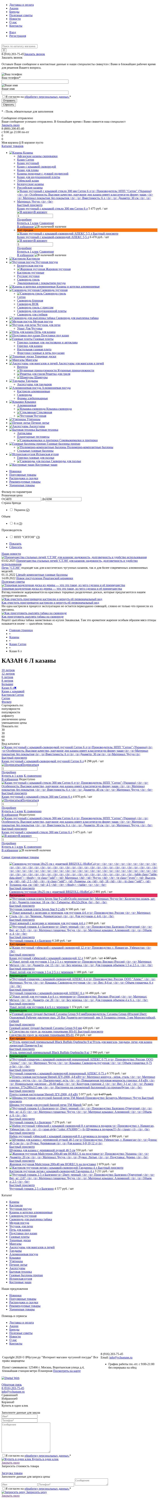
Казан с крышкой (13, 691)
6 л (18, 523)
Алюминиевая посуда (23, 1254)
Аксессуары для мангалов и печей (32, 1247)
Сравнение (46, 223)
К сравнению (32, 775)
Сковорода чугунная (22, 1215)
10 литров (8, 670)
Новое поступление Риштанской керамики (44, 578)
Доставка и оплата (21, 4)
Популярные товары (22, 474)
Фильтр (6, 701)
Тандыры (15, 1250)
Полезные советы (21, 15)
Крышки (15, 1257)
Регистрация (17, 35)
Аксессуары (17, 1268)
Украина (21, 510)
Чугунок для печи (21, 1226)
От (3, 499)
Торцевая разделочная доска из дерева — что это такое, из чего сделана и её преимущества (62, 588)
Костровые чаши (20, 1282)
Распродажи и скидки (23, 478)
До (44, 499)
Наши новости (11, 553)
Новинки (15, 471)
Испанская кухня (20, 1278)
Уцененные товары (22, 485)
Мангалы (15, 1243)
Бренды (14, 11)
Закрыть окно (11, 125)
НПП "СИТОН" (27, 537)
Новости (15, 18)
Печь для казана (19, 1229)
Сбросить (15, 547)
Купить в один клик (45, 1459)
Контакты (15, 25)
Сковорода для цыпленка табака (30, 1219)
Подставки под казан (23, 1233)
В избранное (25, 226)
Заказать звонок (34, 54)
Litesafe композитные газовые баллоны (42, 574)
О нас (13, 22)
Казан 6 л (9, 687)
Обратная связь (12, 1384)
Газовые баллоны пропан (26, 1275)
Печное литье (18, 1264)
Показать (15, 543)
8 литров (7, 680)
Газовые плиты (19, 1236)
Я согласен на (38, 96)
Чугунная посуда (20, 1208)
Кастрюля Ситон (13, 694)
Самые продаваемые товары (20, 857)
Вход (12, 32)
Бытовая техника (20, 1271)
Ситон (6, 698)
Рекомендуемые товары (25, 481)
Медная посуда (19, 1222)
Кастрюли (16, 1205)
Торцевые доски (20, 1240)
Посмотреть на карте (67, 1370)
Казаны (14, 1201)
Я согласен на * (38, 1455)
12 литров (8, 673)
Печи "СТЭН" (11, 567)
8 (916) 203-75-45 (13, 1388)
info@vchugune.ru (120, 1357)
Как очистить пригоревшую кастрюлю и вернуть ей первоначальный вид (50, 602)
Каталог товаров (12, 146)
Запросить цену (36, 1492)
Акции (13, 8)
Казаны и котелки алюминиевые (31, 1212)
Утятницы (16, 1261)
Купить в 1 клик (28, 223)
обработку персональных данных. (46, 96)
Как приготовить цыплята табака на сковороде (33, 616)
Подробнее (24, 219)
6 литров (7, 677)
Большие (7, 684)
